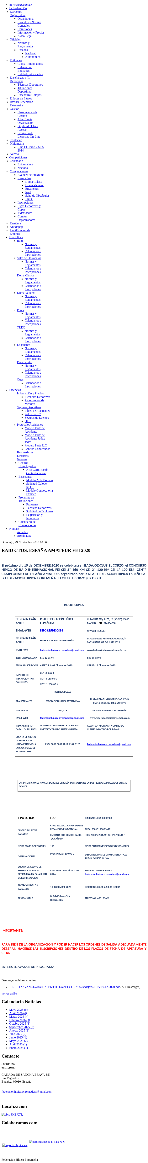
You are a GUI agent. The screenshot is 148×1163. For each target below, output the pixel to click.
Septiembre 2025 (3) (21, 1027)
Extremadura (25, 164)
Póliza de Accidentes (37, 410)
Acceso (14, 154)
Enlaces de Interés (21, 98)
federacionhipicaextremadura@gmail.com (62, 650)
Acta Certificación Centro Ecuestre (37, 471)
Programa (32, 504)
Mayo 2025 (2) (18, 1041)
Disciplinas (16, 237)
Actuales (22, 532)
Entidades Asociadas (30, 74)
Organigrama (26, 18)
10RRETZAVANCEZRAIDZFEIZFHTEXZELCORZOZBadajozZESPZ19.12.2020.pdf (64, 987)
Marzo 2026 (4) (18, 1016)
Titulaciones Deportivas (25, 89)
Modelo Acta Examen (39, 480)
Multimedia (17, 143)
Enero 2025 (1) (18, 1047)
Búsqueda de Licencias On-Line (29, 134)
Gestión (14, 108)
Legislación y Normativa (34, 516)
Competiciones (18, 157)
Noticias (14, 528)
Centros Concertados (37, 449)
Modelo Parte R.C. (36, 445)
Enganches (32, 188)
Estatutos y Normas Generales (29, 23)
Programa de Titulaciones (26, 499)
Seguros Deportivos (29, 407)
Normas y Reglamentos (25, 44)
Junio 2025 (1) (18, 1037)
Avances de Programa (31, 174)
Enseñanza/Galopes (29, 95)
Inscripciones (26, 202)
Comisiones (25, 29)
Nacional (30, 53)
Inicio (20, 4)
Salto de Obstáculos (37, 195)
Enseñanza (25, 476)
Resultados (24, 178)
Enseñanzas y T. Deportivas (20, 79)
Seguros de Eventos (37, 417)
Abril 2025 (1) (18, 1044)
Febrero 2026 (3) (19, 1020)
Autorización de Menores (34, 402)
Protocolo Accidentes (30, 424)
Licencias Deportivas (37, 396)
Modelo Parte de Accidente (35, 429)
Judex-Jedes (25, 213)
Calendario (16, 161)
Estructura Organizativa (17, 13)
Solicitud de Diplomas (39, 511)
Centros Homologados (27, 464)
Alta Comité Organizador (25, 121)
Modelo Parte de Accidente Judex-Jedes (35, 438)
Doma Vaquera (34, 185)
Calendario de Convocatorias (27, 523)
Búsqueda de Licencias (25, 454)
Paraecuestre (24, 362)
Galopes (22, 459)
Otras (20, 379)
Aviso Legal (25, 36)
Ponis (20, 310)
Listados (23, 49)
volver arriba (9, 993)
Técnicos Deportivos (30, 84)
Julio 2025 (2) (17, 1034)
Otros (28, 421)
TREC (29, 199)
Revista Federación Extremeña (21, 103)
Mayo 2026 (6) (18, 1009)
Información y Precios (31, 32)
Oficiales (15, 39)
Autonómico (32, 56)
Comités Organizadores (26, 218)
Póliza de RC (33, 414)
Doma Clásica (33, 181)
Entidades (16, 60)
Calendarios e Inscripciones (33, 252)
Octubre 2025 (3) (19, 1023)
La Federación (18, 8)
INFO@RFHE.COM (51, 630)
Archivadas (24, 535)
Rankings (15, 223)
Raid (28, 192)
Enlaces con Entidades (25, 69)
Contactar (16, 140)
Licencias (15, 390)
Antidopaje (16, 226)
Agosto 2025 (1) (19, 1030)
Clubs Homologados (30, 63)
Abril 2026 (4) (18, 1013)
